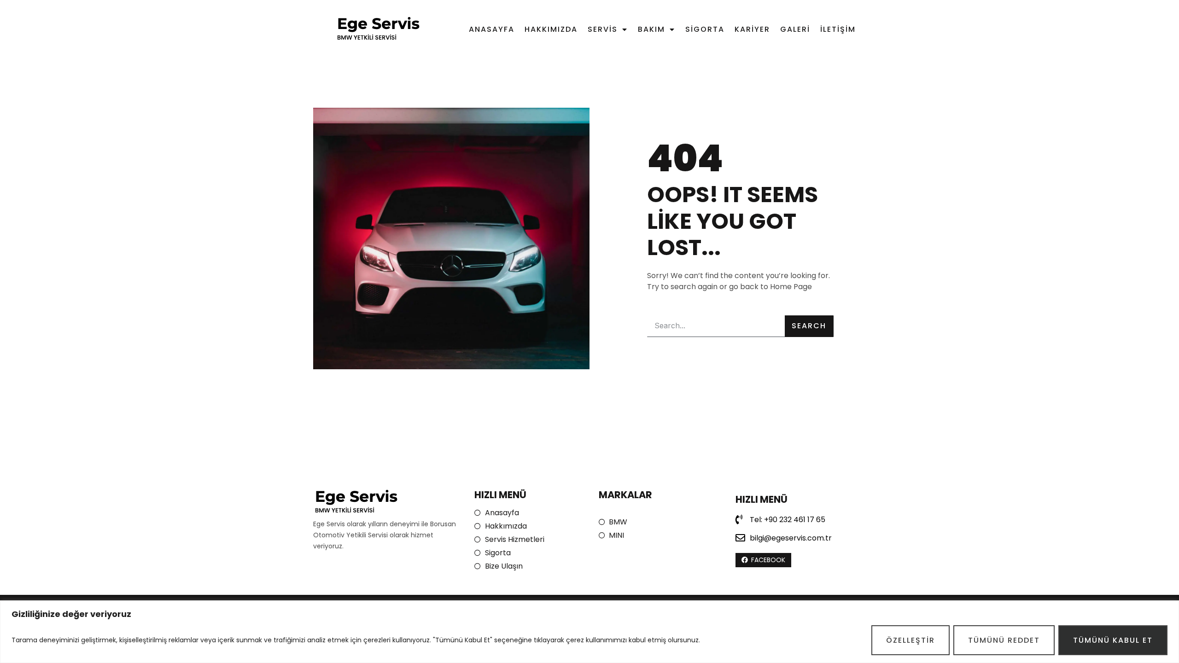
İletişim (838, 29)
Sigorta (704, 29)
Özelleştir (910, 640)
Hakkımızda (551, 29)
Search (809, 325)
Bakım (651, 29)
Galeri (795, 29)
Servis (603, 29)
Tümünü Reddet (1004, 640)
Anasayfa (491, 29)
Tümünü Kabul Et (1113, 640)
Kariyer (752, 29)
